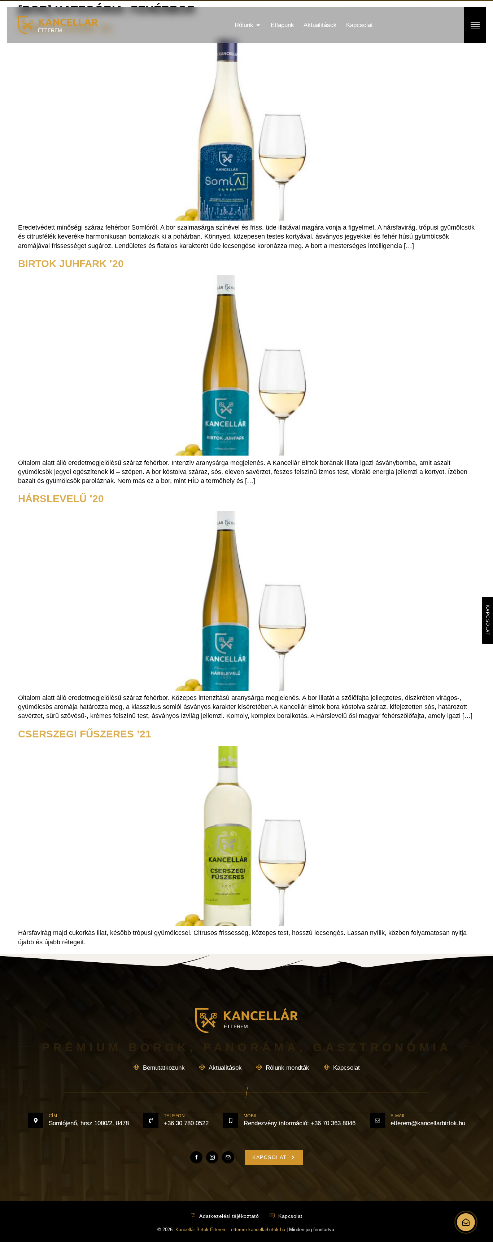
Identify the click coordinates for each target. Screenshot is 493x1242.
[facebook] (196, 1157)
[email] (228, 1157)
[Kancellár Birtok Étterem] (466, 1222)
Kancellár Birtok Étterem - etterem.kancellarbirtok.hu (231, 1229)
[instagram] (212, 1157)
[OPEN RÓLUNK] (258, 25)
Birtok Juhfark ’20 (71, 263)
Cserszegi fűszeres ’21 (84, 734)
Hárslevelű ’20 (61, 498)
